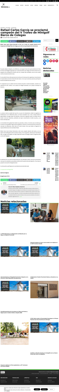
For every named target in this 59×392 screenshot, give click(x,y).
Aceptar (37, 389)
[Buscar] (56, 40)
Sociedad (8, 28)
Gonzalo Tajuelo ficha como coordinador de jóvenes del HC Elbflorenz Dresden (46, 88)
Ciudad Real (50, 380)
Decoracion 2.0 (3, 380)
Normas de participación (48, 387)
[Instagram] (52, 1)
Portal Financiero (39, 381)
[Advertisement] (29, 17)
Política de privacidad (41, 387)
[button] (54, 5)
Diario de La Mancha (51, 381)
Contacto (50, 373)
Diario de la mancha (54, 371)
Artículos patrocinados (35, 373)
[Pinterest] (50, 1)
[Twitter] (48, 1)
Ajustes (51, 389)
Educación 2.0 (38, 380)
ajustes (5, 390)
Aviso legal (34, 387)
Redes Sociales (15, 380)
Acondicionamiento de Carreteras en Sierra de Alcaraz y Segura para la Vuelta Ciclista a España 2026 (14, 312)
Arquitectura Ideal (4, 381)
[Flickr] (55, 1)
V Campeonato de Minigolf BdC (6, 169)
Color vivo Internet (10, 386)
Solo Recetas (26, 380)
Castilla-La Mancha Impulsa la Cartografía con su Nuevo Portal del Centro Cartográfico (44, 353)
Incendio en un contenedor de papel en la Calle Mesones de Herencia (49, 157)
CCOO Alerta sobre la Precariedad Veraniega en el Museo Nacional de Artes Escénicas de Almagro (44, 319)
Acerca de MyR (55, 373)
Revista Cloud (14, 381)
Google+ (20, 196)
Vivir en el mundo (27, 381)
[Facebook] (46, 1)
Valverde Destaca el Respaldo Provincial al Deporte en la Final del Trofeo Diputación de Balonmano (14, 277)
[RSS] (57, 1)
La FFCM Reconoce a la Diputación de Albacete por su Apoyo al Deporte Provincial (14, 234)
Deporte (3, 28)
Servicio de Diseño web (44, 373)
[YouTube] (53, 1)
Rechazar (44, 389)
